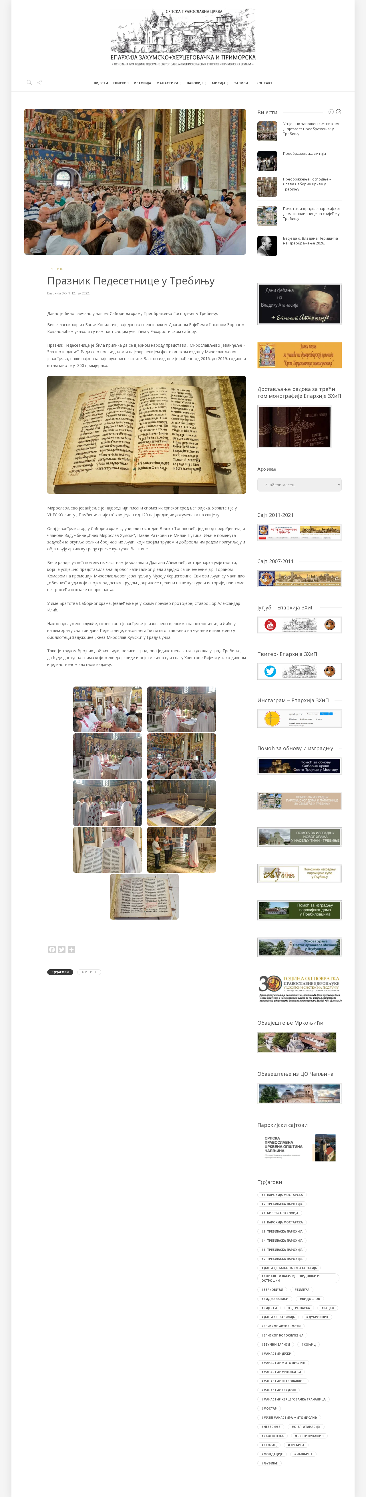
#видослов (310, 1299)
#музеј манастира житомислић (289, 1418)
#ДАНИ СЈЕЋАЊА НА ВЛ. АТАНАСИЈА (289, 1268)
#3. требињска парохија (282, 1231)
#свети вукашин (309, 1436)
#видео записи (274, 1299)
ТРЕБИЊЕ (56, 269)
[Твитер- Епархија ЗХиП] (299, 670)
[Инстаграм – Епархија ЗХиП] (299, 718)
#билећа (302, 1290)
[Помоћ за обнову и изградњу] (299, 765)
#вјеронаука (299, 1308)
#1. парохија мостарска (282, 1195)
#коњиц (308, 1345)
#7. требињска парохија (282, 1259)
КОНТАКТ (264, 83)
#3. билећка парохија (279, 1213)
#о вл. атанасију (306, 1427)
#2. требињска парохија (282, 1204)
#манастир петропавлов (283, 1381)
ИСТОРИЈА (142, 83)
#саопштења (272, 1436)
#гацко (327, 1308)
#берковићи (272, 1290)
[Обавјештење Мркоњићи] (297, 1042)
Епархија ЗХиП (58, 293)
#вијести (269, 1308)
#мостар (269, 1408)
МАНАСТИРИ (167, 83)
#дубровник (317, 1317)
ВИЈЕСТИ (101, 83)
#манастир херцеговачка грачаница (293, 1399)
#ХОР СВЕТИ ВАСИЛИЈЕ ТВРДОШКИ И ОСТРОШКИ (290, 1278)
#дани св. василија (278, 1317)
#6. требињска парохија (282, 1250)
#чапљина (303, 1454)
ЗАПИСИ (241, 83)
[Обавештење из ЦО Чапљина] (299, 1093)
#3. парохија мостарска (282, 1222)
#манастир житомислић (283, 1363)
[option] (299, 188)
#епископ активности (281, 1326)
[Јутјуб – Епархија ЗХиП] (299, 624)
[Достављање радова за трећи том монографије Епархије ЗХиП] (294, 426)
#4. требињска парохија (282, 1241)
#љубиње (269, 1463)
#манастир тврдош (278, 1390)
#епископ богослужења (282, 1335)
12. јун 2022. (80, 293)
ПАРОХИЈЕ (195, 83)
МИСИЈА (219, 83)
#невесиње (270, 1427)
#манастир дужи (276, 1354)
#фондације (272, 1454)
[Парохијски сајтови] (299, 1147)
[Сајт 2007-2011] (299, 578)
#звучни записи (275, 1345)
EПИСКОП (121, 83)
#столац (269, 1445)
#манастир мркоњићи (281, 1372)
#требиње (89, 972)
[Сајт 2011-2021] (299, 532)
